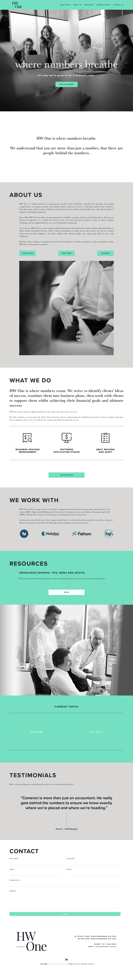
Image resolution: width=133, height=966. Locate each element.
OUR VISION (27, 253)
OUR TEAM (66, 253)
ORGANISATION (15, 880)
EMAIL (12, 869)
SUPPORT (105, 253)
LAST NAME (70, 858)
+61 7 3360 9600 (109, 944)
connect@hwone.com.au (105, 946)
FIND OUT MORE (66, 84)
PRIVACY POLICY (87, 964)
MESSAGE (13, 891)
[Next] (120, 443)
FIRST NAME (14, 858)
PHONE (69, 869)
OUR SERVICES (66, 475)
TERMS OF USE (74, 964)
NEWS (66, 592)
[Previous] (13, 443)
